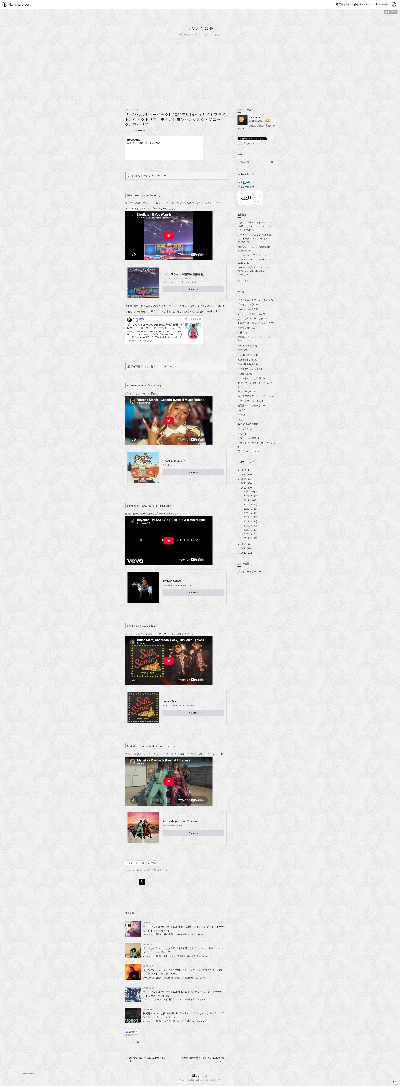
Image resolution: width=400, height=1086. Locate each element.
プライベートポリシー (249, 571)
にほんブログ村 (128, 1035)
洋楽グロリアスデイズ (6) (251, 400)
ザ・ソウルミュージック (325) (253, 318)
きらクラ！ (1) (245, 433)
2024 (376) (246, 478)
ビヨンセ (130, 513)
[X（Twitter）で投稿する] (142, 882)
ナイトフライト (183, 278)
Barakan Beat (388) (248, 309)
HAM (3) (242, 410)
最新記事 (242, 214)
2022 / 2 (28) (250, 534)
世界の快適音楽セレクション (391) (256, 323)
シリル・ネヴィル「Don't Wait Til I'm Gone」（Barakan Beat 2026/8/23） (255, 271)
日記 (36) (242, 350)
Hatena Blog (196, 1080)
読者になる (390, 12)
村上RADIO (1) (245, 373)
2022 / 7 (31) (250, 512)
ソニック (140, 633)
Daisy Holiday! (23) (248, 364)
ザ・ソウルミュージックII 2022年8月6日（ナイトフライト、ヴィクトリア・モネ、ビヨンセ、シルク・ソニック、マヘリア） (175, 119)
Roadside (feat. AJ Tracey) (179, 821)
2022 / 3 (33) (250, 529)
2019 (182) (246, 552)
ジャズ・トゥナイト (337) (251, 313)
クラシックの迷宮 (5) (249, 438)
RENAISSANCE (172, 581)
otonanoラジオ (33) (248, 359)
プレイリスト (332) (248, 304)
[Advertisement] (200, 72)
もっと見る (243, 281)
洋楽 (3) (241, 414)
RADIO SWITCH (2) (248, 424)
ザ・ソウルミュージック (136, 130)
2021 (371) (246, 543)
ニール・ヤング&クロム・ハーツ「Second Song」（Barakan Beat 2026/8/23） (255, 259)
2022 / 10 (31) (250, 500)
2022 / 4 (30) (250, 525)
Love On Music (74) (248, 354)
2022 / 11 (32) (250, 496)
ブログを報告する (212, 1080)
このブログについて (248, 143)
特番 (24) (242, 332)
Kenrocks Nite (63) (247, 345)
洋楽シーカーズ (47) (248, 391)
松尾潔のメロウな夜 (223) (251, 405)
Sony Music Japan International (177, 585)
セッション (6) (245, 428)
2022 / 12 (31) (250, 491)
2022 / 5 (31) (250, 521)
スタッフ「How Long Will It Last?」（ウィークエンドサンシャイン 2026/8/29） (256, 226)
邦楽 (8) (241, 419)
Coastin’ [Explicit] (174, 461)
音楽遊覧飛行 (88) (247, 327)
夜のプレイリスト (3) (249, 451)
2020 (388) (246, 548)
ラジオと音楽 (200, 28)
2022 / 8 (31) (250, 508)
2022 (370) (246, 487)
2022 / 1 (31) (250, 538)
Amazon (193, 289)
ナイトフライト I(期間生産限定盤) (183, 274)
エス (163, 305)
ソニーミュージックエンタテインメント (181, 281)
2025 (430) (246, 474)
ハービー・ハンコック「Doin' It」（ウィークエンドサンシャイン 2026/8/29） (255, 238)
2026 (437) (246, 469)
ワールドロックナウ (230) (251, 378)
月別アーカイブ (246, 462)
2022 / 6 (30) (250, 517)
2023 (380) (246, 483)
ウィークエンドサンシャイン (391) (256, 299)
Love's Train (170, 701)
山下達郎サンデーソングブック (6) (256, 396)
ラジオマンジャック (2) (250, 369)
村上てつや (141, 305)
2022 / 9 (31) (250, 504)
